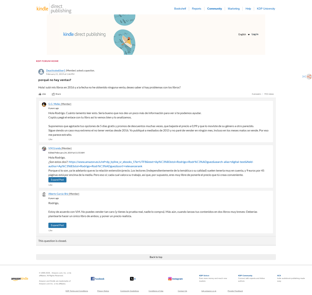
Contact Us (182, 291)
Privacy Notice (103, 291)
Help (248, 8)
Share (58, 94)
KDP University (266, 8)
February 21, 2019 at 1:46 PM (60, 74)
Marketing (234, 8)
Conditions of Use (156, 291)
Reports (196, 8)
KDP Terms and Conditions (77, 291)
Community (214, 8)
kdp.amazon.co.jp (209, 291)
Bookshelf (180, 8)
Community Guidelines (129, 291)
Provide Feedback (235, 291)
